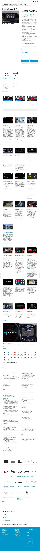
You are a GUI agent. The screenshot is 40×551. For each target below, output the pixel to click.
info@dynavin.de (7, 518)
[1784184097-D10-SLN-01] (10, 16)
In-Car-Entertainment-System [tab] (7, 243)
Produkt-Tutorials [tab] (6, 91)
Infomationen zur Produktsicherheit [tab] (8, 509)
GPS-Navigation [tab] (5, 320)
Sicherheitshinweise (7, 520)
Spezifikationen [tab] (5, 367)
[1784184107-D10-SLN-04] (6, 23)
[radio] (22, 49)
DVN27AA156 (29, 266)
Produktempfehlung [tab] (6, 68)
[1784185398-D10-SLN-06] (13, 23)
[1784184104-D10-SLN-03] (8, 23)
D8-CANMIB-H (32, 43)
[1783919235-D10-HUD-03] (9, 23)
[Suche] (32, 1)
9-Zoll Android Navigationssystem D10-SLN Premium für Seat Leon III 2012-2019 (14, 4)
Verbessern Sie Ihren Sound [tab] (7, 299)
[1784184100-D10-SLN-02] (4, 23)
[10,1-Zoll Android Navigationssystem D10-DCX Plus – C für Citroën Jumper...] (0, 275)
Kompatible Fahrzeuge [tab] (6, 103)
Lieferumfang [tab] (5, 454)
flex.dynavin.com (32, 344)
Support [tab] (4, 501)
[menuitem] (8, 1)
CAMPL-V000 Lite (5, 78)
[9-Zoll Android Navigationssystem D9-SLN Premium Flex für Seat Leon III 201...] (39, 275)
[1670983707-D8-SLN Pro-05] (11, 23)
